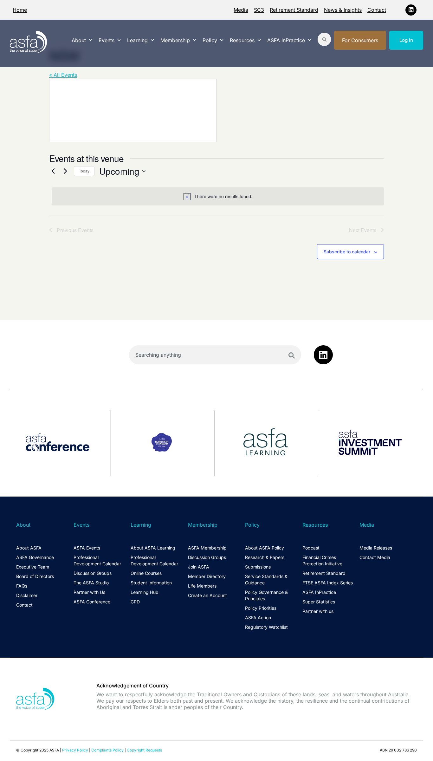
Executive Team (32, 566)
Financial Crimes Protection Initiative (322, 560)
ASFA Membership (207, 547)
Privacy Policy (75, 750)
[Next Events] (65, 171)
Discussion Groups (93, 573)
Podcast (311, 547)
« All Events (63, 75)
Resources (242, 40)
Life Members (202, 586)
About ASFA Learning (153, 547)
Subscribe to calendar (347, 251)
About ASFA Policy (264, 547)
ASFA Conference (92, 601)
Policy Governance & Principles (266, 595)
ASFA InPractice (286, 40)
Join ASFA (198, 566)
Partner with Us (89, 592)
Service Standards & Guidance (266, 579)
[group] (60, 443)
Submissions (258, 566)
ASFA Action (258, 617)
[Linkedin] (411, 10)
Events (106, 40)
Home (20, 10)
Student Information (151, 582)
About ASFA (29, 547)
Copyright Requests (144, 750)
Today (84, 170)
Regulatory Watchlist (266, 627)
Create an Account (207, 595)
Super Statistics (318, 601)
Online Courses (146, 573)
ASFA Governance (35, 557)
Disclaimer (26, 595)
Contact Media (374, 557)
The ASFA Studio (91, 582)
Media (241, 10)
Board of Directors (35, 576)
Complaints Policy (107, 750)
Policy (210, 40)
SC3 (259, 10)
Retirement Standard (294, 10)
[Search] (291, 355)
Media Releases (375, 547)
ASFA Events (87, 547)
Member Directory (207, 576)
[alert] (218, 196)
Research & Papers (264, 557)
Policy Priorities (260, 608)
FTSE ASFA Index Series (327, 582)
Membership (175, 40)
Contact (376, 10)
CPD (135, 601)
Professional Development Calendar (97, 560)
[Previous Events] (53, 171)
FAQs (21, 586)
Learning (137, 40)
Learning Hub (144, 592)
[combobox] (215, 354)
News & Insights (343, 10)
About (79, 40)
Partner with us (317, 611)
